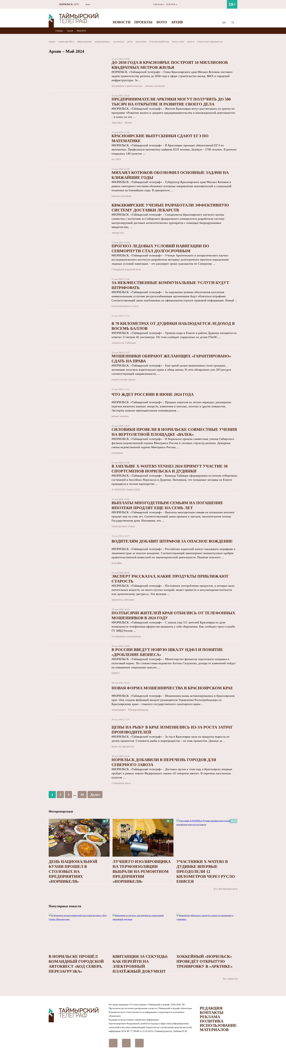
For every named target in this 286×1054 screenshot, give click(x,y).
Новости (121, 22)
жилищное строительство (127, 85)
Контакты (211, 1012)
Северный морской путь (126, 269)
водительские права (124, 379)
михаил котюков (155, 85)
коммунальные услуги (125, 306)
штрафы (117, 563)
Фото (161, 22)
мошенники (119, 709)
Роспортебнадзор (138, 709)
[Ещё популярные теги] (236, 42)
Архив (177, 22)
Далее (95, 794)
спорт (52, 41)
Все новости (230, 978)
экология (140, 41)
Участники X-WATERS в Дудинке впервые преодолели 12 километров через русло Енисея (205, 871)
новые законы (120, 416)
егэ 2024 (116, 159)
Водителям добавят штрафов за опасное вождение (172, 541)
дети (129, 41)
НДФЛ (115, 673)
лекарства (118, 232)
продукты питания (123, 599)
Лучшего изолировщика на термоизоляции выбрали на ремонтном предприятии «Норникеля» (142, 871)
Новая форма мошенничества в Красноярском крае (172, 688)
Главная (59, 30)
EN (224, 22)
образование (84, 41)
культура (118, 41)
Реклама (210, 1017)
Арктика (117, 122)
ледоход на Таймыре (124, 342)
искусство (178, 41)
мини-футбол (66, 41)
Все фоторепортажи (225, 888)
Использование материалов (218, 1027)
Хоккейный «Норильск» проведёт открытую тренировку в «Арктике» (204, 961)
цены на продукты (123, 746)
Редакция (211, 1008)
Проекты (143, 22)
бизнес (128, 122)
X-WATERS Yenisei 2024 (126, 489)
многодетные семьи (123, 526)
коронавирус (102, 41)
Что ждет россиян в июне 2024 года (153, 394)
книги (190, 41)
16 (82, 794)
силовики (117, 452)
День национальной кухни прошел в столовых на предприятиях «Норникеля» (73, 871)
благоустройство (159, 41)
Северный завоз (121, 783)
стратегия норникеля (210, 41)
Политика (211, 1021)
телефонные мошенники (126, 636)
